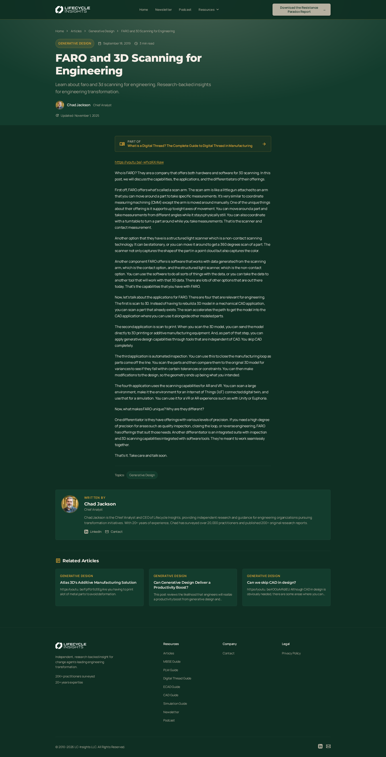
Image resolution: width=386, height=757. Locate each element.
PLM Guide (170, 670)
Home (143, 9)
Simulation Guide (175, 703)
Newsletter (163, 9)
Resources (209, 9)
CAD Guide (170, 695)
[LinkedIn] (320, 747)
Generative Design (74, 43)
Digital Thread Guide (177, 678)
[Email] (328, 747)
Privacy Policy (291, 653)
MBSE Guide (171, 661)
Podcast (185, 9)
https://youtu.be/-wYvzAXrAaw (139, 162)
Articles (168, 653)
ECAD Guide (171, 687)
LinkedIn (95, 531)
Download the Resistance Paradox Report (303, 9)
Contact (114, 531)
